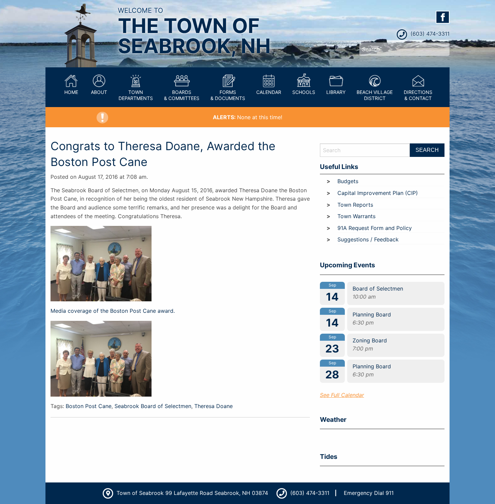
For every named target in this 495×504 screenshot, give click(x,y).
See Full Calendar (342, 395)
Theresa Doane (213, 406)
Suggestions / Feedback (368, 239)
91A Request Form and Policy (374, 228)
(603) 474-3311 (429, 33)
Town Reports (355, 204)
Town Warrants (356, 216)
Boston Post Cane (88, 406)
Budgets (347, 181)
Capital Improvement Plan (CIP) (377, 193)
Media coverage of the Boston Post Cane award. (113, 310)
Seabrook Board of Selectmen (152, 406)
